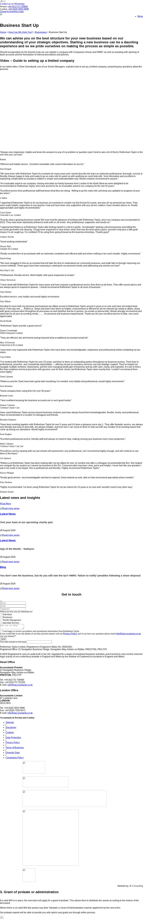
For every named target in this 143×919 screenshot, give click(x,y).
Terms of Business (15, 747)
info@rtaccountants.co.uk (128, 633)
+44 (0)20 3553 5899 (18, 9)
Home (3, 32)
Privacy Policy (70, 633)
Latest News (8, 513)
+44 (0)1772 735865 (18, 6)
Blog (3, 567)
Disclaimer (11, 727)
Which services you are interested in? (16, 611)
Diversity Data (13, 752)
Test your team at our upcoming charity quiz (26, 522)
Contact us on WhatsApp (12, 4)
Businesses (41, 32)
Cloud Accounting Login (12, 11)
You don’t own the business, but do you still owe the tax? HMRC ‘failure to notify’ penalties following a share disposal (70, 575)
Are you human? (8, 636)
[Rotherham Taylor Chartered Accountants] (1, 14)
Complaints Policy (15, 757)
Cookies (10, 732)
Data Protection (13, 737)
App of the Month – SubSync (17, 548)
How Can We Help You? (20, 32)
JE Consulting (136, 886)
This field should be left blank (13, 642)
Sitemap (10, 722)
